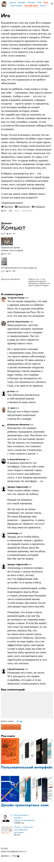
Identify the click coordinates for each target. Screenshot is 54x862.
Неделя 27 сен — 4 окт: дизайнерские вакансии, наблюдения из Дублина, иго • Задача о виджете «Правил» (39, 282)
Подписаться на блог (12, 203)
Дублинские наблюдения (10, 279)
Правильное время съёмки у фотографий (12, 249)
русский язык (27, 211)
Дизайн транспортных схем (25, 805)
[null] (7, 206)
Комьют (13, 227)
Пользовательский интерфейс (27, 767)
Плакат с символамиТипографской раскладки (23, 830)
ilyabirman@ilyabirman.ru (13, 851)
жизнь (17, 211)
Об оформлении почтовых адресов (19, 267)
